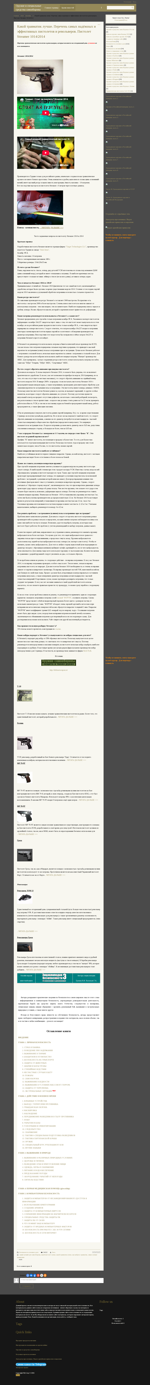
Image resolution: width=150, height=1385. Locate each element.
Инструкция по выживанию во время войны (31, 1345)
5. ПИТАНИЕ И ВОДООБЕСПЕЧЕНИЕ (38, 1170)
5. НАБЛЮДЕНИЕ (29, 1114)
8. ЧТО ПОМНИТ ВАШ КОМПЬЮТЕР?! (38, 1223)
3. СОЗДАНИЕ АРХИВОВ (32, 1208)
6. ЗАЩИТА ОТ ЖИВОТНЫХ (34, 1063)
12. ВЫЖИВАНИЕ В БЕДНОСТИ (35, 1082)
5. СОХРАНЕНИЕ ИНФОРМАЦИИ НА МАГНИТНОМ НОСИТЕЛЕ (49, 1214)
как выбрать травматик (79, 1255)
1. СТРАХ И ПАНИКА (31, 1047)
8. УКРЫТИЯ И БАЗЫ (31, 1123)
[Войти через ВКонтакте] (31, 1275)
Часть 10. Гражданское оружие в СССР (120, 189)
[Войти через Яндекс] (38, 1275)
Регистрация (127, 2)
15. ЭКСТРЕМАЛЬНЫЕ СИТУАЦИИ (37, 1091)
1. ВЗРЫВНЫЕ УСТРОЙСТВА (34, 1101)
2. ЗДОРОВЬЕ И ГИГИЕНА (33, 1161)
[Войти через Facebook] (34, 1275)
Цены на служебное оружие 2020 (117, 36)
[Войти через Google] (41, 1275)
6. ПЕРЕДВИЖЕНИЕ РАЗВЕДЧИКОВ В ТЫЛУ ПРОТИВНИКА (48, 1117)
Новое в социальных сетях (115, 51)
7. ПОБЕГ (26, 1120)
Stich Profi (87, 651)
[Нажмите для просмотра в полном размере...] (107, 142)
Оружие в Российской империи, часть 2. (120, 107)
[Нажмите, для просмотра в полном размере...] (24, 701)
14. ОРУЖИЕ (27, 1142)
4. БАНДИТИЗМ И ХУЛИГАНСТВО (37, 1057)
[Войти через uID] (27, 1275)
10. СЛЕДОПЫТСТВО (31, 1129)
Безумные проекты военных (26, 1354)
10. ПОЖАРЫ (27, 1075)
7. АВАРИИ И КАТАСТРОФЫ (34, 1066)
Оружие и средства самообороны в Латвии (120, 86)
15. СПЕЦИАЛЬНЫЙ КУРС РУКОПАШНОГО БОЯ (42, 1145)
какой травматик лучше (63, 1255)
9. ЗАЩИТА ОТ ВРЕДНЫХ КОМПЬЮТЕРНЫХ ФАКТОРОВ (47, 1227)
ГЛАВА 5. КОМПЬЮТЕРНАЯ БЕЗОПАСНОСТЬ (39, 1194)
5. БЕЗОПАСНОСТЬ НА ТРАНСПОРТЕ (38, 1060)
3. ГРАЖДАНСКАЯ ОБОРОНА (34, 1107)
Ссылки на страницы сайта (114, 39)
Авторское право (22, 1367)
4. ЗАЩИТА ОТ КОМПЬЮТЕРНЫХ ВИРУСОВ (41, 1211)
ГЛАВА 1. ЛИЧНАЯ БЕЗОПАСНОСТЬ (34, 1042)
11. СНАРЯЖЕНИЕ (29, 1132)
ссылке (58, 629)
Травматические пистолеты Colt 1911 (118, 91)
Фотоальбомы (111, 41)
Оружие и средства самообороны (28, 1350)
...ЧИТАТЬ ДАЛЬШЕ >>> (67, 717)
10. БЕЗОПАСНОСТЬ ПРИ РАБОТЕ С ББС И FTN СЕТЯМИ (46, 1230)
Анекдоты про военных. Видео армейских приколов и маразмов (39, 1359)
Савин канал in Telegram (31, 1364)
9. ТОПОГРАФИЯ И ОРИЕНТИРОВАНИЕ (39, 1126)
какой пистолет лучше (48, 1255)
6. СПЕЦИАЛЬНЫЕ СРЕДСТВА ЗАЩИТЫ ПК (41, 1217)
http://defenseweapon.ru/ (59, 670)
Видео (108, 46)
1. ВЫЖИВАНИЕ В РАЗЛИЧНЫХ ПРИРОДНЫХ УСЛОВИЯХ (47, 1158)
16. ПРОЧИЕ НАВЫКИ (31, 1148)
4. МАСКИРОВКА (29, 1110)
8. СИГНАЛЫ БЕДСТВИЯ (33, 1180)
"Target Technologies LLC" (76, 247)
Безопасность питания (113, 48)
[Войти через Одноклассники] (45, 1275)
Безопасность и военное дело (28, 1252)
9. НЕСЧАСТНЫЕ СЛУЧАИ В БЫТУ (37, 1072)
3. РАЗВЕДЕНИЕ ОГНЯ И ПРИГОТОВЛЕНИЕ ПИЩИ (44, 1164)
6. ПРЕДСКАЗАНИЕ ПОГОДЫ (34, 1173)
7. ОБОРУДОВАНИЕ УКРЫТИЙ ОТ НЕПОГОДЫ (42, 1177)
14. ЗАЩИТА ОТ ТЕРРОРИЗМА (35, 1088)
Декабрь (28, 16)
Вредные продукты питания (26, 1340)
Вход (134, 2)
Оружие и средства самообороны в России (120, 29)
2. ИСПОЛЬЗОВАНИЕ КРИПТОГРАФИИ (38, 1205)
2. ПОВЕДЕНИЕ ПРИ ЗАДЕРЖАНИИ (37, 1050)
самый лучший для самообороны (29, 1255)
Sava (53, 1252)
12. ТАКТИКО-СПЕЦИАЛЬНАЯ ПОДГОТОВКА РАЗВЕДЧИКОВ (48, 1135)
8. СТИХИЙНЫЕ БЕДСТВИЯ (34, 1069)
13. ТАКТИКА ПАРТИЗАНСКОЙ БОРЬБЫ (39, 1138)
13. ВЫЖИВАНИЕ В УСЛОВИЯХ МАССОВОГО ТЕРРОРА (46, 1085)
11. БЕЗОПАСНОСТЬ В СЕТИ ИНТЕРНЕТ (39, 1233)
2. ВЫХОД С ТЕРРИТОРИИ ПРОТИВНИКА (40, 1104)
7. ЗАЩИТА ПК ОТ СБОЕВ (33, 1220)
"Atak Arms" (44, 250)
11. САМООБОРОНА (30, 1079)
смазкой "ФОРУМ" (64, 598)
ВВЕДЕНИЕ (23, 1037)
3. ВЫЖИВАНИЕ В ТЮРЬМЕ (34, 1054)
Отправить (26, 1286)
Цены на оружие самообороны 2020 (118, 34)
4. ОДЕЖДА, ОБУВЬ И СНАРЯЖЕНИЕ (38, 1167)
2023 (22, 16)
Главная (16, 16)
